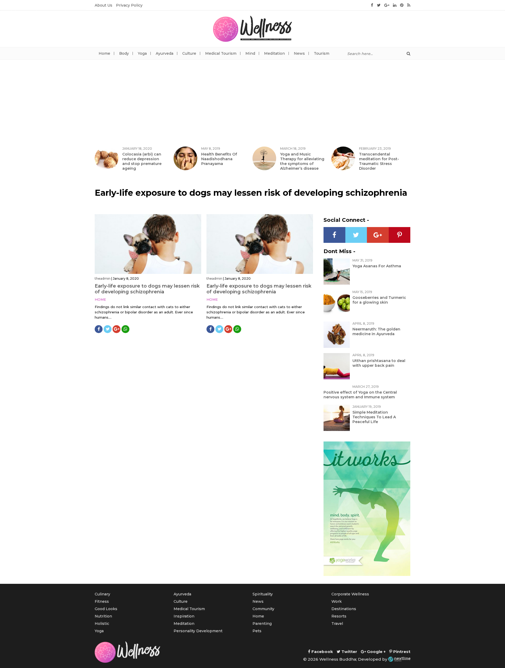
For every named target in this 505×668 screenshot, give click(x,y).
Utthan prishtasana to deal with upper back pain (378, 363)
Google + (376, 651)
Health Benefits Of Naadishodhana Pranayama (219, 159)
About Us (103, 5)
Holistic (102, 623)
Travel (337, 623)
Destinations (343, 608)
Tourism (321, 53)
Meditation (274, 53)
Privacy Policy (129, 5)
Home (104, 53)
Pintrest (401, 651)
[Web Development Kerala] (399, 659)
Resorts (338, 616)
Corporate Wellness (350, 594)
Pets (256, 631)
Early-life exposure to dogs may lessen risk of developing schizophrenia (147, 289)
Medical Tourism (220, 53)
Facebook (321, 651)
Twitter (348, 651)
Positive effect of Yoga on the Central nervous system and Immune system (360, 394)
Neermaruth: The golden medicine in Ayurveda (376, 331)
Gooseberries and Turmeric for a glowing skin (379, 300)
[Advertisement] (252, 99)
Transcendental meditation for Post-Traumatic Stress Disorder (379, 161)
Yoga (142, 53)
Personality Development (198, 631)
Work (336, 601)
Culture (189, 53)
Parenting (262, 623)
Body (124, 53)
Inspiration (184, 616)
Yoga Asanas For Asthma (376, 266)
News (299, 53)
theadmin (102, 278)
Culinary (102, 594)
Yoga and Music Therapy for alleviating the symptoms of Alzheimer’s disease (302, 161)
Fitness (102, 601)
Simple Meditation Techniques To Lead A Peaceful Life (374, 417)
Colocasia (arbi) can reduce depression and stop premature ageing (141, 161)
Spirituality (262, 594)
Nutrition (103, 616)
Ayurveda (164, 53)
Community (263, 608)
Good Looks (106, 608)
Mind (250, 53)
